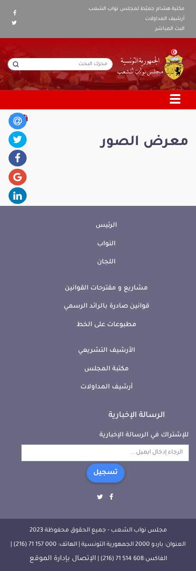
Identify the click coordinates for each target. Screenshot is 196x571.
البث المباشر (170, 29)
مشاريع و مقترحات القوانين (106, 288)
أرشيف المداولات (165, 19)
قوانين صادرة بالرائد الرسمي (106, 306)
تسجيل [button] (105, 473)
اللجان (106, 262)
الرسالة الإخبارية (136, 415)
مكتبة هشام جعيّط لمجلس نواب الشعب (136, 9)
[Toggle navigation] (175, 100)
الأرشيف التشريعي (106, 350)
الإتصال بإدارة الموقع (62, 559)
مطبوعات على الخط (107, 325)
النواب (106, 244)
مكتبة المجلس (106, 369)
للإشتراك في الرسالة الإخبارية (144, 435)
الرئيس (106, 225)
